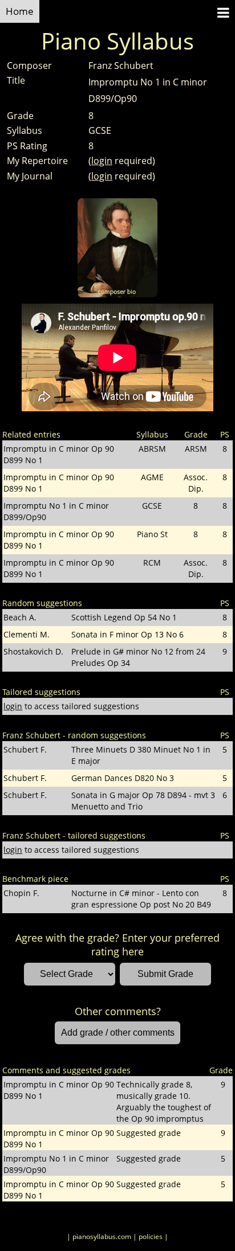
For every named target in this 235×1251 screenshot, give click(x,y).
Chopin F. (21, 893)
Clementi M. (26, 634)
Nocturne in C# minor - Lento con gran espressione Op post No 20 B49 (141, 899)
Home (20, 11)
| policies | (150, 1236)
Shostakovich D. (33, 651)
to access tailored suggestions (71, 706)
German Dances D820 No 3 (122, 777)
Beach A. (20, 617)
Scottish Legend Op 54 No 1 (124, 617)
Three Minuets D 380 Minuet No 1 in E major (140, 755)
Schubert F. (25, 749)
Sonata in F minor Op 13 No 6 (127, 634)
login (101, 160)
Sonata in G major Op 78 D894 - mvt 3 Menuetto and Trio (143, 801)
